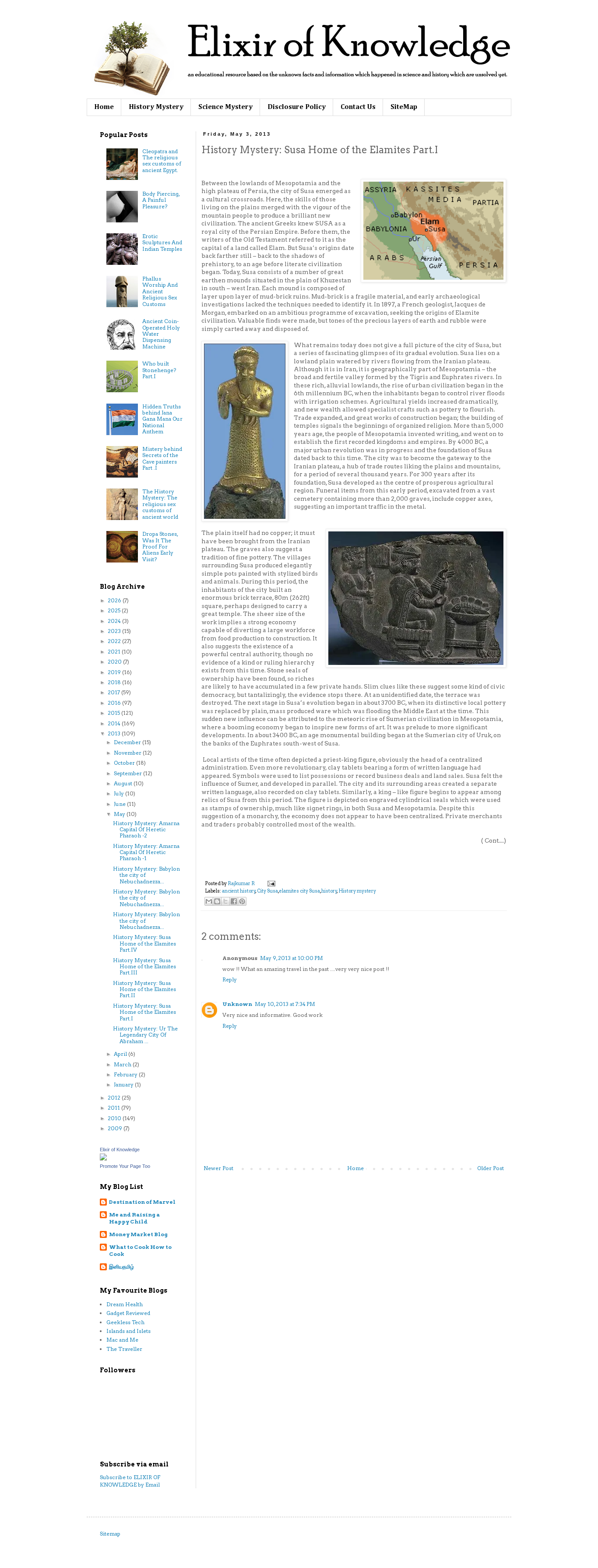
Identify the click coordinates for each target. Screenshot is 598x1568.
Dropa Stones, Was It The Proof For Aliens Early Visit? (160, 547)
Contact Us (358, 107)
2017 (114, 692)
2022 (115, 641)
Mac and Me (122, 1339)
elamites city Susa (299, 891)
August (124, 783)
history (329, 891)
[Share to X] (225, 901)
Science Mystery (225, 107)
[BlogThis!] (217, 901)
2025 (115, 610)
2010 (115, 1118)
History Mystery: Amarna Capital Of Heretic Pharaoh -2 (146, 829)
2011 (114, 1107)
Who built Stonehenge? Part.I (159, 370)
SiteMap (403, 107)
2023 (115, 631)
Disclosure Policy (296, 107)
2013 (115, 733)
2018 (115, 682)
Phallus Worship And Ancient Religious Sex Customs (160, 291)
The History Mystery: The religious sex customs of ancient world (160, 504)
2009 (115, 1128)
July (119, 793)
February (126, 1074)
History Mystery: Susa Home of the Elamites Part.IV (144, 943)
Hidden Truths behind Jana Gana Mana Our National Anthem (162, 419)
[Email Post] (270, 883)
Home (104, 107)
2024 (115, 621)
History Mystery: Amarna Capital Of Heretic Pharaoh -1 (146, 852)
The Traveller (124, 1349)
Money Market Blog (138, 1234)
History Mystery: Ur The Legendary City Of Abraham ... (145, 1034)
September (128, 773)
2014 (115, 723)
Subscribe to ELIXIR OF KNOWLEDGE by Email (130, 1481)
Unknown (237, 1004)
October (125, 762)
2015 (114, 713)
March (123, 1064)
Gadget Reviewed (128, 1313)
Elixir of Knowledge (120, 1149)
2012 (115, 1097)
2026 (115, 600)
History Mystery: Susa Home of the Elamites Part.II (144, 989)
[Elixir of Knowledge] (103, 1158)
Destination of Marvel (142, 1202)
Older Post (490, 1168)
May (120, 814)
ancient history (239, 891)
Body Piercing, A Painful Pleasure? (160, 200)
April (121, 1054)
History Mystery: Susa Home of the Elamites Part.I (144, 1012)
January (124, 1084)
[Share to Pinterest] (242, 901)
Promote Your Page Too (125, 1166)
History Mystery (156, 107)
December (128, 742)
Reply (229, 979)
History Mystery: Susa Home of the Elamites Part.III (144, 966)
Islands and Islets (128, 1331)
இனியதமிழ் (121, 1266)
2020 (115, 661)
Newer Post (218, 1168)
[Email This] (208, 901)
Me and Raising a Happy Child (134, 1218)
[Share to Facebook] (233, 901)
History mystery (357, 891)
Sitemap (110, 1533)
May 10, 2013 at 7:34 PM (285, 1004)
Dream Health (124, 1304)
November (128, 752)
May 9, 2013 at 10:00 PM (291, 958)
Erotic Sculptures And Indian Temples (162, 242)
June (120, 804)
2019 (115, 672)
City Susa (267, 891)
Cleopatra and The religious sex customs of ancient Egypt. (161, 160)
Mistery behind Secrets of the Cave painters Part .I (162, 458)
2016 (115, 703)
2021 (115, 651)
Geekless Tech (125, 1322)
